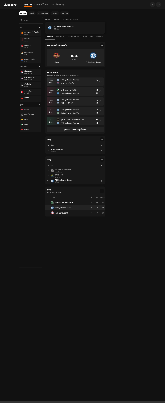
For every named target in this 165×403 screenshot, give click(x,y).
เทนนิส (54, 13)
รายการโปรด (41, 4)
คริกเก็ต (65, 13)
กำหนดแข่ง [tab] (60, 37)
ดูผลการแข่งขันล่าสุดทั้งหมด (75, 130)
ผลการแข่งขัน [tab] (74, 37)
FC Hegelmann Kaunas (63, 208)
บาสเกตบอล (43, 13)
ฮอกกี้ (32, 13)
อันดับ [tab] (85, 37)
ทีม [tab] (91, 37)
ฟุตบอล (23, 13)
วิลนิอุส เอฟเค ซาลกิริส (64, 203)
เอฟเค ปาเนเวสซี (61, 213)
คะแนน (28, 4)
